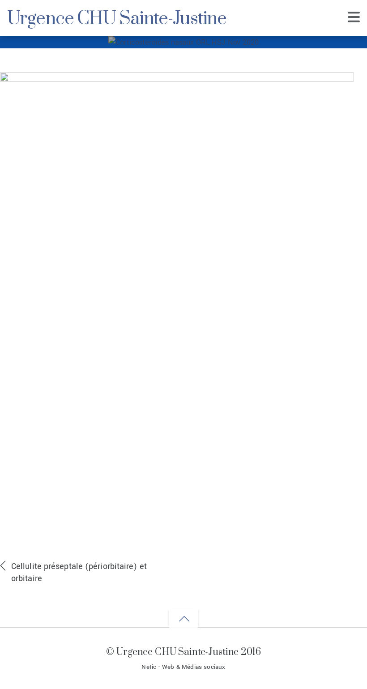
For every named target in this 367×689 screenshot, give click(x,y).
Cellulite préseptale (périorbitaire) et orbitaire (79, 572)
